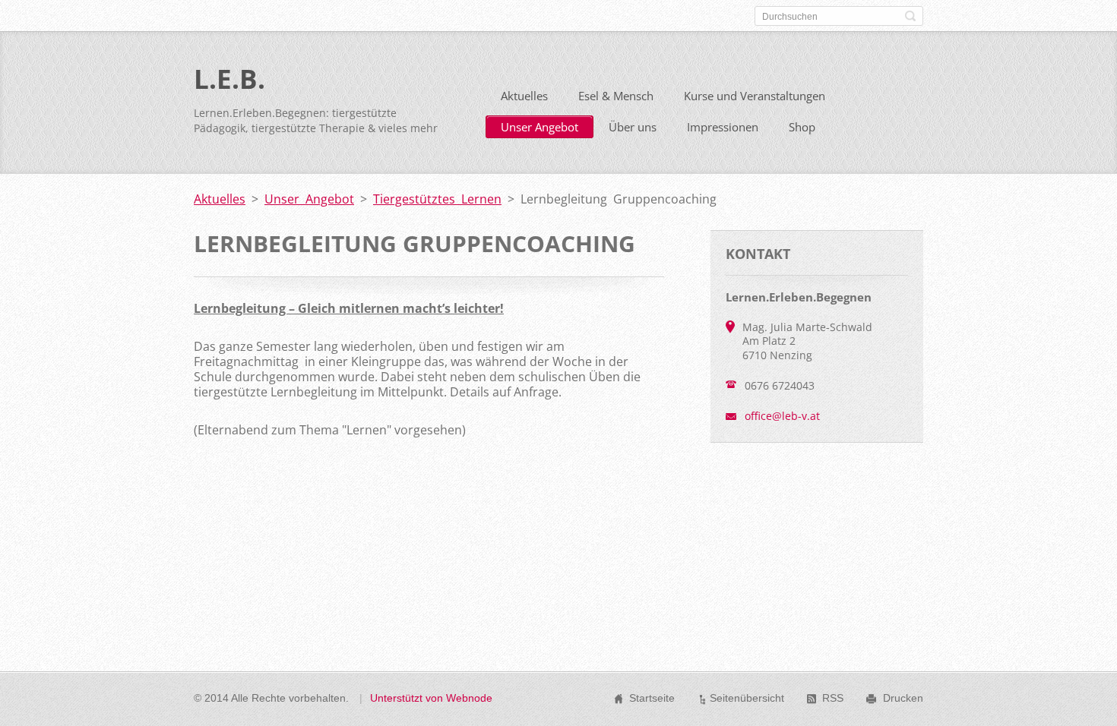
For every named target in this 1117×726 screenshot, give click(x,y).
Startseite (652, 698)
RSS (832, 698)
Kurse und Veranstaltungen (754, 95)
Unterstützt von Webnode (431, 698)
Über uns (633, 126)
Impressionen (722, 126)
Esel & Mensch (615, 95)
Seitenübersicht (747, 698)
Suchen (910, 16)
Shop (802, 126)
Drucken (903, 698)
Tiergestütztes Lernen (437, 199)
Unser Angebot (539, 126)
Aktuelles (524, 95)
